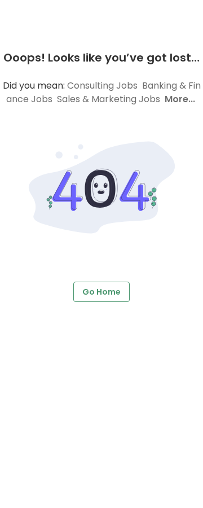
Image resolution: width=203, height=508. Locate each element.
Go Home (101, 291)
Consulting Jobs (102, 85)
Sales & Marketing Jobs (108, 99)
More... (180, 99)
